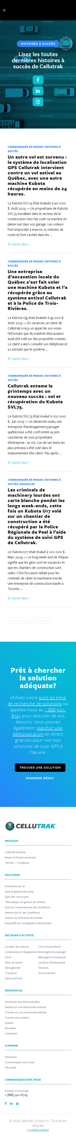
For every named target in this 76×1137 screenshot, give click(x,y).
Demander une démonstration (22, 1002)
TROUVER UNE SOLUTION (40, 767)
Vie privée (10, 1067)
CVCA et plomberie (49, 946)
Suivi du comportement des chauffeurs (27, 907)
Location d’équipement (51, 962)
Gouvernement (46, 973)
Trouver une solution (17, 1017)
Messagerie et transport (52, 957)
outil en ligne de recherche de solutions (37, 700)
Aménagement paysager (52, 952)
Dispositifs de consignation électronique (28, 923)
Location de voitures (17, 946)
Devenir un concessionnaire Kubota (25, 1007)
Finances (43, 968)
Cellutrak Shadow (15, 852)
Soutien (9, 1023)
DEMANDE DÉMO (39, 778)
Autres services (13, 978)
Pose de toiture (13, 962)
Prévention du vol (15, 886)
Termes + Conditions (17, 863)
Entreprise (11, 1057)
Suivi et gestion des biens (19, 891)
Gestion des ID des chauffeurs (22, 912)
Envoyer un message (17, 1091)
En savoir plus (18, 244)
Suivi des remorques (17, 897)
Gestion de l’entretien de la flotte (23, 918)
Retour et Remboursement (20, 857)
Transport (11, 973)
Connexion (11, 1033)
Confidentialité (38, 1130)
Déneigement (12, 968)
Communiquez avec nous (19, 1062)
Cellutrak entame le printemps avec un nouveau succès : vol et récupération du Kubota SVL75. (35, 396)
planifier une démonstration (37, 731)
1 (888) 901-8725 (16, 1095)
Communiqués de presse (25, 147)
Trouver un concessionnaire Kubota (25, 1012)
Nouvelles (27, 484)
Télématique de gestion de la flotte (25, 902)
